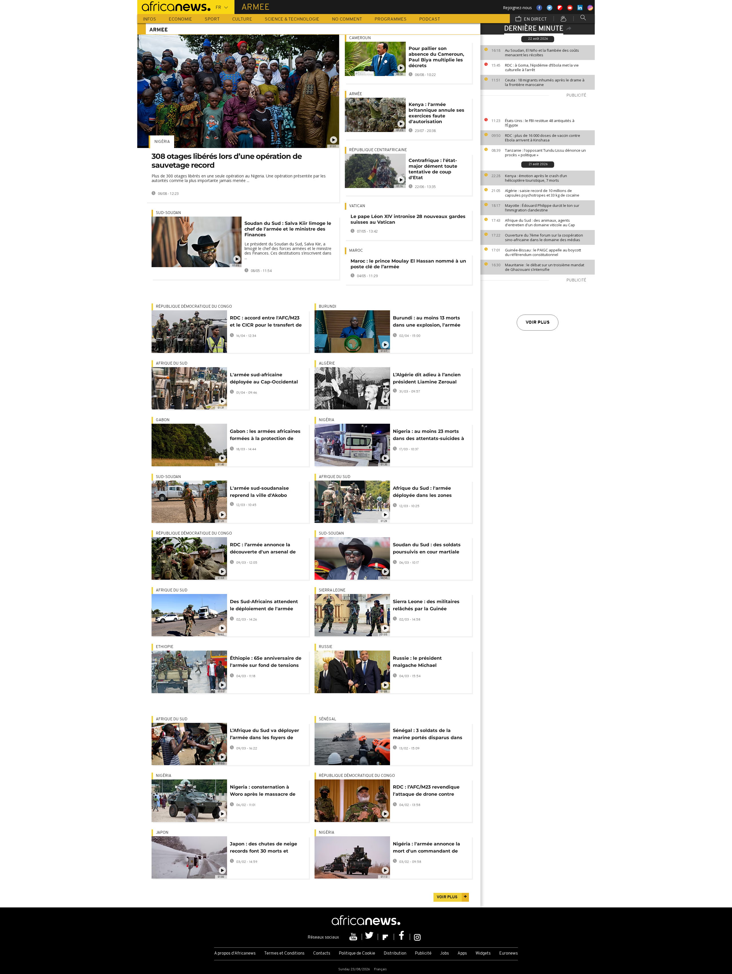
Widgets (483, 953)
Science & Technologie (292, 19)
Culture (242, 19)
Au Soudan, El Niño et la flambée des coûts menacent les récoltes (542, 52)
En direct (535, 19)
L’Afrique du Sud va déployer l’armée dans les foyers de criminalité (264, 735)
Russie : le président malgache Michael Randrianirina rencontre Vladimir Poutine (422, 662)
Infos (149, 19)
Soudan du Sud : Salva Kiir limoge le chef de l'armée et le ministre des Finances (287, 229)
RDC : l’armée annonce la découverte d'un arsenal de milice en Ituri (263, 549)
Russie (325, 647)
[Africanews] (173, 5)
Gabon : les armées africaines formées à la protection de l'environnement (265, 436)
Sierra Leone (332, 590)
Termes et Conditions (284, 953)
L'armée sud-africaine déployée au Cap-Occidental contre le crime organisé (264, 379)
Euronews (508, 953)
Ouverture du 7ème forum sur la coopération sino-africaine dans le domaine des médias (544, 237)
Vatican (357, 206)
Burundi (327, 307)
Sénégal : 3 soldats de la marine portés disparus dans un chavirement (427, 735)
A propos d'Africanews (235, 953)
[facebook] (402, 937)
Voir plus (538, 322)
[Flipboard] (386, 937)
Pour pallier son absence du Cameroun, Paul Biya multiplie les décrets (436, 57)
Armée (355, 94)
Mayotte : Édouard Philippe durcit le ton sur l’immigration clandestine (542, 207)
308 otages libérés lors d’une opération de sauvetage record (227, 161)
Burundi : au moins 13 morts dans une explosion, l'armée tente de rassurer (426, 322)
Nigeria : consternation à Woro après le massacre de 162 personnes (262, 791)
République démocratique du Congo (194, 307)
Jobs (444, 953)
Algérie (327, 363)
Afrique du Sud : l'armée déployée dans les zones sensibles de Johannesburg (426, 492)
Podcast (429, 19)
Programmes (391, 19)
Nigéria (162, 142)
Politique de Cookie (357, 953)
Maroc (356, 251)
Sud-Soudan (168, 213)
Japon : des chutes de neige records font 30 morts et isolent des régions (263, 848)
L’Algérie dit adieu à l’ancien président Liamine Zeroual (427, 378)
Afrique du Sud (171, 363)
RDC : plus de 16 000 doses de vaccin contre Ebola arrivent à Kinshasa (542, 137)
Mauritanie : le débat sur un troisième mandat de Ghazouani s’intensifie (544, 267)
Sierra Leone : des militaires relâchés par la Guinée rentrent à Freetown (426, 606)
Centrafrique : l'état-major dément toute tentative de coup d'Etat (433, 169)
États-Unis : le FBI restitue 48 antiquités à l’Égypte (539, 122)
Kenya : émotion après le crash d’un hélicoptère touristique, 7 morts (536, 178)
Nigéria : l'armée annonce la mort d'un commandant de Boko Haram (426, 848)
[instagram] (417, 937)
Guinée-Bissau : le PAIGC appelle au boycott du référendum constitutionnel (543, 252)
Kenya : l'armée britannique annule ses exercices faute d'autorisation (436, 113)
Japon (162, 833)
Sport (212, 19)
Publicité (423, 953)
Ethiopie (164, 647)
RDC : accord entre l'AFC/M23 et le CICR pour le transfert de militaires (266, 322)
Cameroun (360, 38)
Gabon (163, 420)
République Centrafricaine (378, 150)
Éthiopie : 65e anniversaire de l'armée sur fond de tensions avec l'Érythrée (265, 662)
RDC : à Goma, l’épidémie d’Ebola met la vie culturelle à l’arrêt (542, 67)
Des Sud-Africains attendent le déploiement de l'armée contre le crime (264, 606)
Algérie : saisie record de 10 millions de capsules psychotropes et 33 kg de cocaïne (542, 192)
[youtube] (354, 937)
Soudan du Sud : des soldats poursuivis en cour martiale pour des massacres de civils (427, 549)
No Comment (347, 19)
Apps (462, 953)
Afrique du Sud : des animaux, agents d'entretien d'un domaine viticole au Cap (540, 222)
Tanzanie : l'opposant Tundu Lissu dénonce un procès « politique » (545, 152)
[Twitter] (370, 937)
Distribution (395, 953)
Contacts (321, 953)
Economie (180, 19)
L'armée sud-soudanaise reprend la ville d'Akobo (259, 491)
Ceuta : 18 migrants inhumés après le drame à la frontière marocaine (544, 82)
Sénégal (327, 719)
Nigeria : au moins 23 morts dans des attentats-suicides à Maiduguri (428, 436)
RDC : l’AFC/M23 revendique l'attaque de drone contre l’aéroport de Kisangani (426, 791)
